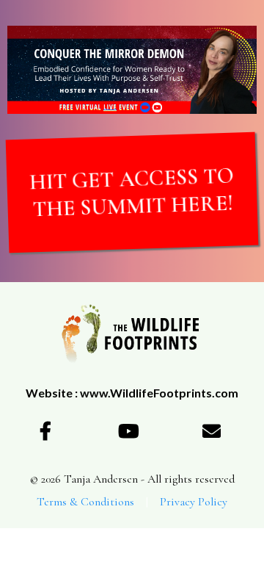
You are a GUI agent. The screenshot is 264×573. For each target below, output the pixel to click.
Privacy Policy (193, 501)
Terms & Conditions (85, 501)
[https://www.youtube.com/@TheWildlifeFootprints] (132, 430)
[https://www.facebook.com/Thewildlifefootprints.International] (49, 430)
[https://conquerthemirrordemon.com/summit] (132, 70)
